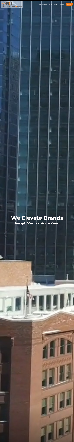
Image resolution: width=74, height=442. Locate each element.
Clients (50, 4)
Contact (69, 4)
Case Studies (62, 4)
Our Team (55, 4)
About (39, 4)
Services (44, 4)
